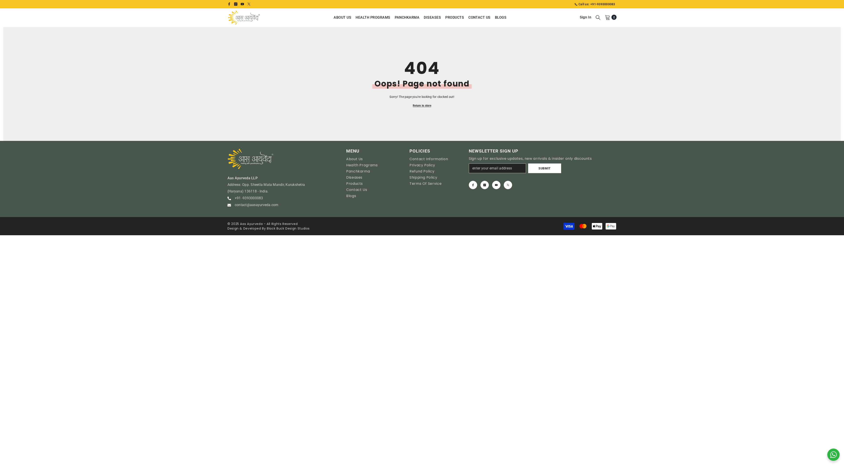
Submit (544, 168)
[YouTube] (242, 4)
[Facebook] (229, 4)
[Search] (598, 17)
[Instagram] (235, 4)
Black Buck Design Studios (288, 228)
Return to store (422, 105)
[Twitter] (249, 4)
